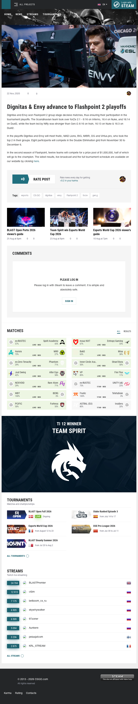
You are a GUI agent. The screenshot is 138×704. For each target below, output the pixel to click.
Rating (18, 693)
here (36, 161)
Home (7, 14)
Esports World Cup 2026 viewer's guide (112, 232)
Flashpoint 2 (72, 196)
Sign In (69, 301)
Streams (32, 14)
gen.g (95, 196)
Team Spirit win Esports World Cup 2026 (67, 232)
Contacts (31, 693)
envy (59, 196)
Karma (8, 693)
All (118, 331)
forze (85, 196)
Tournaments (52, 14)
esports (24, 196)
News (19, 14)
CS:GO (36, 196)
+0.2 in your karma (69, 181)
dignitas (48, 196)
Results (127, 331)
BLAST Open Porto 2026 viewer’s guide (21, 232)
